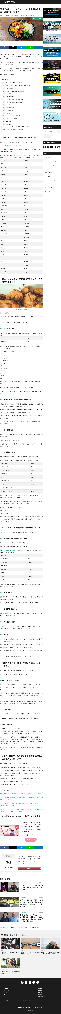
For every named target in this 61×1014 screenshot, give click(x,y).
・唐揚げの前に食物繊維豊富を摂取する (13, 91)
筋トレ (39, 15)
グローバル (54, 161)
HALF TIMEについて (27, 1000)
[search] (58, 131)
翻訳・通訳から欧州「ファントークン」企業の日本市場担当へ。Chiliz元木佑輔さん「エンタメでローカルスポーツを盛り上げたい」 (31, 918)
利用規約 (20, 1007)
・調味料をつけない (9, 96)
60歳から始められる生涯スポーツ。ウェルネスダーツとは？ (10, 953)
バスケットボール (48, 187)
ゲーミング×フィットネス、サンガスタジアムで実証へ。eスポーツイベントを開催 (31, 887)
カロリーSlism (13, 157)
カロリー (23, 15)
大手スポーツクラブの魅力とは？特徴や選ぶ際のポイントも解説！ (30, 953)
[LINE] (30, 47)
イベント (6, 1000)
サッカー (46, 165)
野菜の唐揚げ (7, 121)
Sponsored (47, 169)
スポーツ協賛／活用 (49, 184)
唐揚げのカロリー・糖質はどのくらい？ (12, 83)
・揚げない (7, 113)
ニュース (22, 882)
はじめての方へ (41, 996)
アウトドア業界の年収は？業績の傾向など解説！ (10, 972)
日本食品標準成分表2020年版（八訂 (14, 550)
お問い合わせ (35, 1007)
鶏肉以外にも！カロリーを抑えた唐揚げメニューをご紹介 (16, 116)
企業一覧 (40, 992)
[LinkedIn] (38, 47)
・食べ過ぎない (8, 94)
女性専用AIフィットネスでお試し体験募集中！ (13, 129)
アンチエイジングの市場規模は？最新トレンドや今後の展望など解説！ (50, 953)
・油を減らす (7, 105)
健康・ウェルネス (10, 15)
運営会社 (40, 1007)
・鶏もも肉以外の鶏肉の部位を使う (12, 102)
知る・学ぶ (47, 161)
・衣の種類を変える (9, 110)
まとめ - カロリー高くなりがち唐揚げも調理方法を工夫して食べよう (19, 127)
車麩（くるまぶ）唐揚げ (10, 118)
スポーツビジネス (48, 137)
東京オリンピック (48, 191)
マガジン (6, 988)
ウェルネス (18, 15)
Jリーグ (52, 165)
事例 (52, 134)
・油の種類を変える (9, 107)
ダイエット (27, 15)
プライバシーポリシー (27, 1007)
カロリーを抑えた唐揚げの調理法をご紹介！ (13, 99)
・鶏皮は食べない (8, 88)
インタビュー (23, 897)
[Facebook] (4, 47)
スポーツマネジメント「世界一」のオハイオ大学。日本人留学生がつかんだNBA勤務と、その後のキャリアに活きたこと (31, 903)
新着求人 (40, 990)
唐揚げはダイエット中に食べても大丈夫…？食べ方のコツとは (17, 85)
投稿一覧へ (29, 868)
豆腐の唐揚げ (7, 124)
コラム (5, 992)
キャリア (53, 169)
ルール (55, 187)
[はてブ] (21, 47)
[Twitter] (13, 47)
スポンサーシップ (48, 176)
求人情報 (40, 988)
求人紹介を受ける (41, 994)
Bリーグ (53, 180)
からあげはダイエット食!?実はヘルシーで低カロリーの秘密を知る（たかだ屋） (21, 794)
